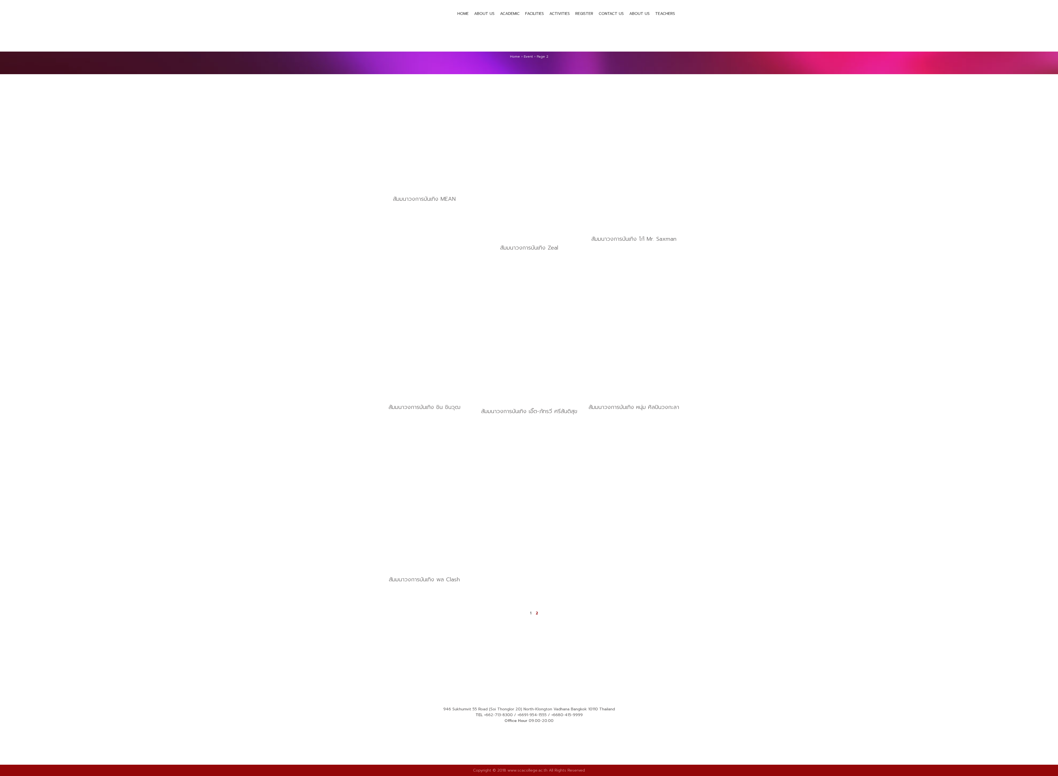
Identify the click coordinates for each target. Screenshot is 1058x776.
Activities (559, 14)
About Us (484, 14)
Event (528, 56)
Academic (510, 14)
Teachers (665, 14)
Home (463, 14)
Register (584, 14)
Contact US (611, 14)
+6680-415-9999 (567, 715)
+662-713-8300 (498, 715)
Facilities (534, 14)
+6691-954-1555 (532, 715)
